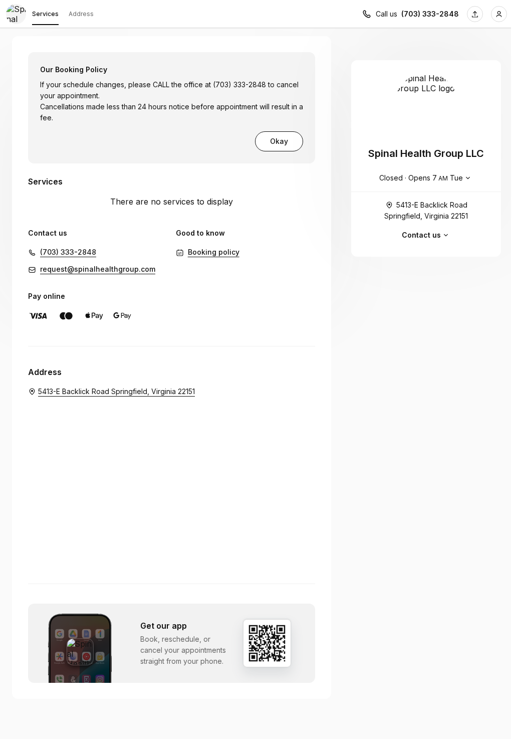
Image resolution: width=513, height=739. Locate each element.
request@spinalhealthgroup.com (97, 269)
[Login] (499, 14)
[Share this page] (475, 14)
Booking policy (213, 252)
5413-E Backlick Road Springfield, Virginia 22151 (426, 210)
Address (81, 14)
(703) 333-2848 (430, 14)
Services (45, 14)
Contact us (421, 235)
